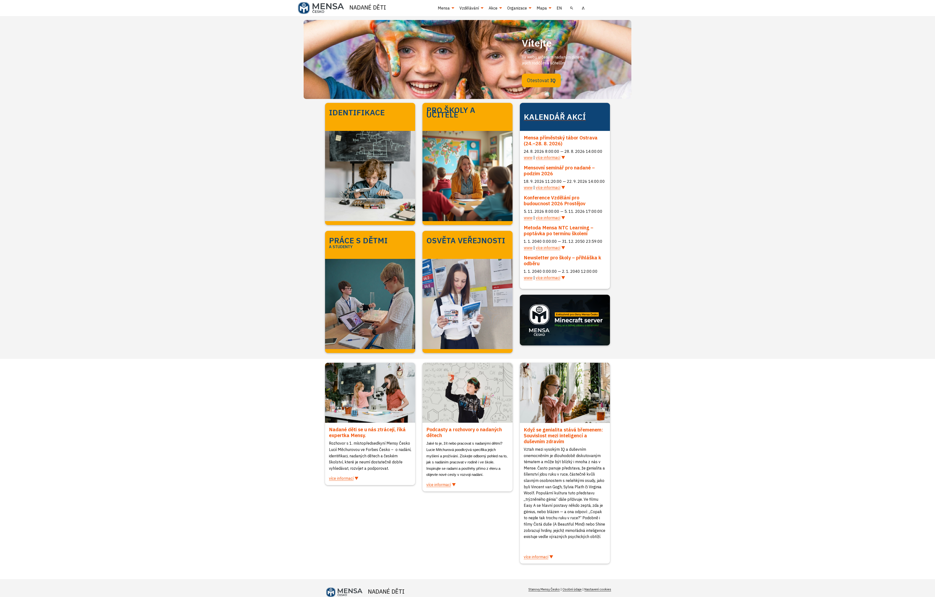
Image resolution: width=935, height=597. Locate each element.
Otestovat (541, 80)
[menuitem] (572, 8)
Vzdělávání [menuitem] (469, 8)
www (528, 157)
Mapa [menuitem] (542, 8)
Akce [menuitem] (493, 8)
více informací (548, 157)
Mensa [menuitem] (444, 8)
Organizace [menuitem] (517, 8)
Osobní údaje (572, 589)
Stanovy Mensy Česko (544, 589)
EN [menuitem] (559, 8)
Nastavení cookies (597, 589)
